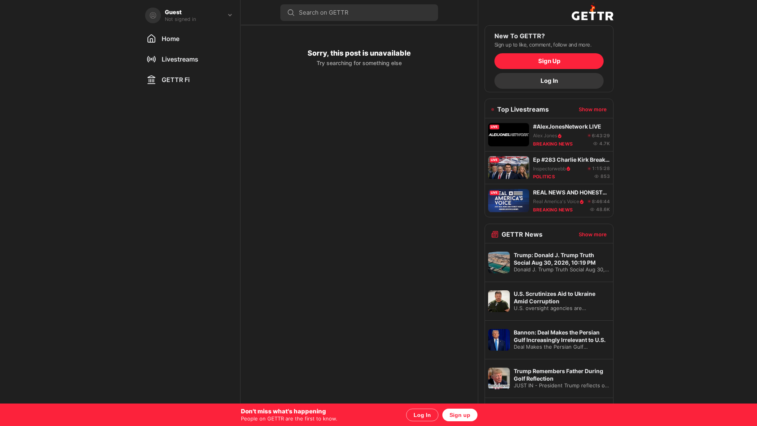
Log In (422, 415)
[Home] (549, 12)
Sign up (459, 415)
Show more (593, 109)
